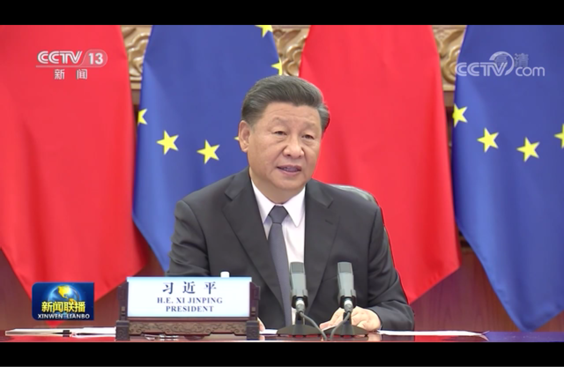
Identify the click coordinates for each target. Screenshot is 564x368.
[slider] (537, 359)
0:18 (20, 360)
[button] (6, 360)
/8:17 (30, 360)
